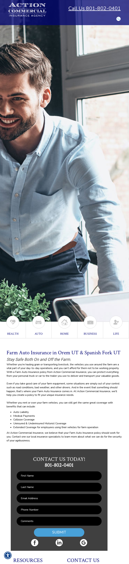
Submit (59, 532)
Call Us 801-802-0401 (94, 8)
